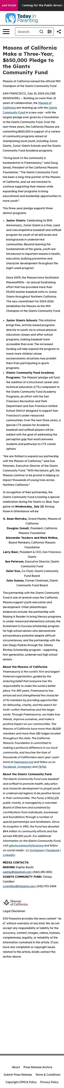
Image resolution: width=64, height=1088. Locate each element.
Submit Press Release (18, 1074)
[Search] (41, 31)
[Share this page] (58, 31)
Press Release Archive (37, 1067)
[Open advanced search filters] (49, 31)
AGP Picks (9, 5)
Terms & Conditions (47, 1074)
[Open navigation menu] (6, 31)
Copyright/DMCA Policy (21, 1082)
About (16, 1067)
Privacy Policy (49, 1082)
